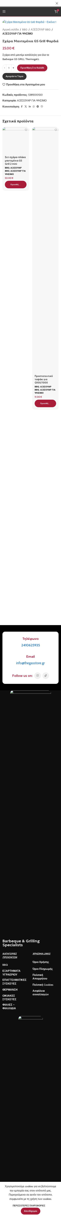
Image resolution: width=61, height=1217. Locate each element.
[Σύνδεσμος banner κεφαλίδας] (25, 3)
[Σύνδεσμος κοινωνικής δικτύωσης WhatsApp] (34, 106)
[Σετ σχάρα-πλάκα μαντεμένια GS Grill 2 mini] (15, 140)
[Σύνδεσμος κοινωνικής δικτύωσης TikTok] (45, 675)
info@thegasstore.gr (30, 663)
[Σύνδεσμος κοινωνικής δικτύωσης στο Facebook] (22, 106)
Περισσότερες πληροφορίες (29, 1205)
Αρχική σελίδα (10, 29)
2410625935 (30, 645)
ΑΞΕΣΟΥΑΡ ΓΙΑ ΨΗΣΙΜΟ (17, 33)
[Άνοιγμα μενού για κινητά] (4, 11)
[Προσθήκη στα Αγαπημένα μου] (26, 130)
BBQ (24, 29)
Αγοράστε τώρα (14, 76)
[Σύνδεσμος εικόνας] (30, 812)
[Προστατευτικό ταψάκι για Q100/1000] (45, 250)
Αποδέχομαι (30, 1211)
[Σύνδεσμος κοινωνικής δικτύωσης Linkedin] (30, 106)
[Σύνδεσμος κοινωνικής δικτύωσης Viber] (42, 106)
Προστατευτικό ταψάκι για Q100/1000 (44, 379)
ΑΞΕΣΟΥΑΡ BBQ (40, 29)
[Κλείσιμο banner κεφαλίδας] (57, 3)
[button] (16, 184)
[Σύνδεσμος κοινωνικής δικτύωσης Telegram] (38, 106)
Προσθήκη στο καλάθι (32, 67)
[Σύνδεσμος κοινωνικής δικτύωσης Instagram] (37, 675)
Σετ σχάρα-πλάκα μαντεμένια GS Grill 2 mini (15, 160)
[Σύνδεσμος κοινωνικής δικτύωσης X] (26, 106)
